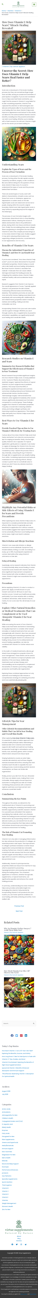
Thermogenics (7, 1185)
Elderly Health (6, 1127)
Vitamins (5, 1200)
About (19, 1236)
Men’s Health (6, 1158)
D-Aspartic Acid (7, 1124)
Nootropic (5, 1167)
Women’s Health (7, 1206)
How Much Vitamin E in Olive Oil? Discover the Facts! (17, 972)
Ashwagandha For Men (9, 1115)
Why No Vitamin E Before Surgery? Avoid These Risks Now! (17, 929)
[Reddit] (25, 1244)
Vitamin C (5, 1191)
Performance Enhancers (10, 1170)
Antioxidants (6, 1112)
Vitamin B (5, 1188)
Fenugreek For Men (8, 1136)
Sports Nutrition (7, 1182)
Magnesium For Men (8, 1155)
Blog (19, 1238)
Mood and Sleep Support (10, 1164)
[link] (24, 1294)
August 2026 (6, 1091)
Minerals (4, 1161)
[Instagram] (21, 1244)
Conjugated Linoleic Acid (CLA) (12, 1121)
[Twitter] (16, 1244)
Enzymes (5, 1130)
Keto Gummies (7, 1152)
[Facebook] (12, 1244)
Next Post (19, 911)
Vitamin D (5, 1194)
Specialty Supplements (9, 1179)
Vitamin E (6, 66)
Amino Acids (6, 1109)
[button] (12, 1035)
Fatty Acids (6, 1133)
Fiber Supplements (8, 1139)
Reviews (19, 1241)
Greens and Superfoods (10, 1142)
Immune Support (7, 1149)
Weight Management (9, 1203)
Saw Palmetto (6, 1176)
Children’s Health (7, 1118)
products (5, 1173)
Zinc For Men (6, 1209)
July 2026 (5, 1094)
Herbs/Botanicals (8, 1145)
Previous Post (19, 906)
